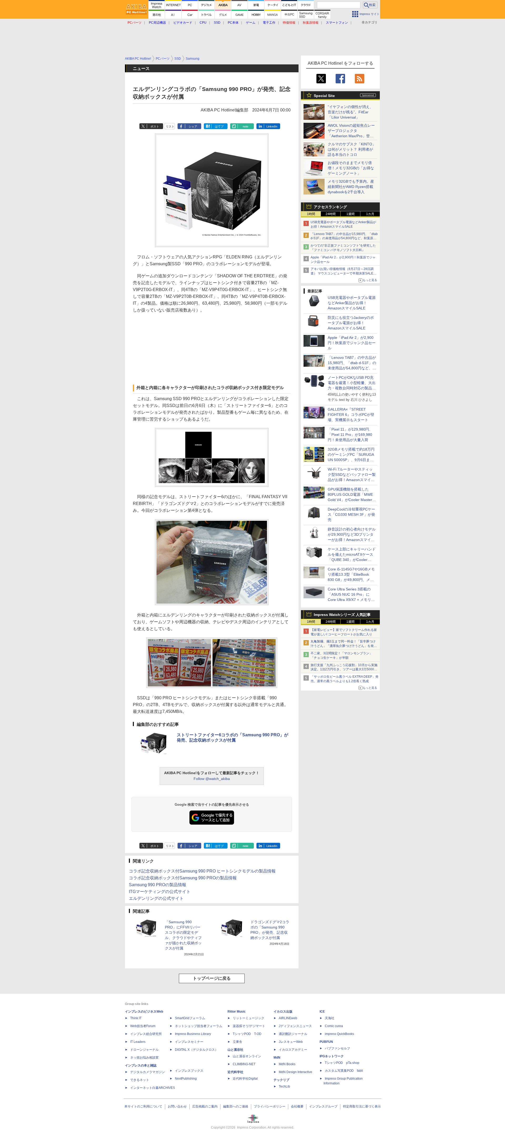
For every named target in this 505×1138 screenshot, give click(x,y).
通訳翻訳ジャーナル (293, 1034)
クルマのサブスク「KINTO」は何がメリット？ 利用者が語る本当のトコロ (352, 149)
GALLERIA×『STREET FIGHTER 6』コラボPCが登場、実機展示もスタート (351, 414)
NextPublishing (186, 1078)
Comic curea (334, 1026)
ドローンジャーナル (144, 1050)
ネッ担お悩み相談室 (144, 1057)
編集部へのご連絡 (235, 1106)
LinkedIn (271, 126)
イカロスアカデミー (293, 1050)
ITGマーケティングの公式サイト (159, 891)
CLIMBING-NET (244, 1064)
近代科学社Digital (245, 1078)
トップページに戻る (212, 978)
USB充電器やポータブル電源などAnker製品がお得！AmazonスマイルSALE (352, 302)
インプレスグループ (323, 1106)
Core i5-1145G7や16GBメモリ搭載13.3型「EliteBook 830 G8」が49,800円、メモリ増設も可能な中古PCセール (351, 579)
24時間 (331, 214)
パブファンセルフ (337, 1048)
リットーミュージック (248, 1018)
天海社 (329, 1018)
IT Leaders (137, 1042)
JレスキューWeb (291, 1042)
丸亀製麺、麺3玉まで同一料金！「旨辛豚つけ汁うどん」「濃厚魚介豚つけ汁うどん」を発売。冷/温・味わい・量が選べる (343, 646)
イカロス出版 (283, 1011)
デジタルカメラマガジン (147, 1072)
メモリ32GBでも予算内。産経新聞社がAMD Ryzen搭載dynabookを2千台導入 (351, 186)
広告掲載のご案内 (205, 1106)
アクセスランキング (330, 207)
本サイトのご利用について (143, 1106)
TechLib (284, 1086)
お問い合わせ (177, 1106)
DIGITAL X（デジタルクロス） (196, 1050)
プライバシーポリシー (269, 1106)
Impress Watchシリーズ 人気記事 (342, 615)
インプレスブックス (189, 1071)
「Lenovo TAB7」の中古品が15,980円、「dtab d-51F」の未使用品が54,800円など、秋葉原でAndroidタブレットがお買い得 (344, 238)
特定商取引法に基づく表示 (362, 1106)
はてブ (219, 126)
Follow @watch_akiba (212, 779)
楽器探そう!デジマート (249, 1026)
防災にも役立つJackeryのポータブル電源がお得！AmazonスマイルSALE (351, 322)
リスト (170, 126)
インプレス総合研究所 (146, 1034)
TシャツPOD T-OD (247, 1034)
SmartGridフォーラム (190, 1018)
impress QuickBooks (339, 1034)
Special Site (324, 96)
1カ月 (370, 214)
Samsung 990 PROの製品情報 (157, 884)
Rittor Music (237, 1011)
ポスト (154, 126)
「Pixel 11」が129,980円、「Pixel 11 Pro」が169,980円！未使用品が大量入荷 (350, 434)
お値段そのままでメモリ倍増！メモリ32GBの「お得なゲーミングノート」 (351, 168)
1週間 (350, 214)
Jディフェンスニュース (295, 1026)
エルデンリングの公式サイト (156, 898)
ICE (322, 1011)
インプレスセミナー (189, 1042)
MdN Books (287, 1064)
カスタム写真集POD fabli (344, 1071)
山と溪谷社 (235, 1050)
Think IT (136, 1018)
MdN (277, 1057)
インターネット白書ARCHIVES (152, 1088)
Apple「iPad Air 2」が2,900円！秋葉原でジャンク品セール (352, 342)
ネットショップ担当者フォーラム (198, 1026)
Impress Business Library (193, 1034)
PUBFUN (326, 1042)
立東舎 (237, 1042)
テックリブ (281, 1080)
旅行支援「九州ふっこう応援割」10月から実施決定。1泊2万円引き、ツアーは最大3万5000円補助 (344, 669)
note (245, 126)
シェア (193, 126)
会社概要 (297, 1106)
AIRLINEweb (288, 1018)
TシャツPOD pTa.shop (342, 1063)
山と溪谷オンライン (247, 1056)
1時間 (311, 214)
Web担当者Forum (142, 1026)
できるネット (139, 1080)
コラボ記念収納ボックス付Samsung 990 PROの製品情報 (183, 878)
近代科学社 (235, 1072)
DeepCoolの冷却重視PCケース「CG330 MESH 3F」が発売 (351, 514)
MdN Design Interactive (295, 1072)
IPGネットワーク (332, 1056)
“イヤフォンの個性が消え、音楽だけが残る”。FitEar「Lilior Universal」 (350, 112)
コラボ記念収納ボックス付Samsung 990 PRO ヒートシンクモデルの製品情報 (202, 871)
